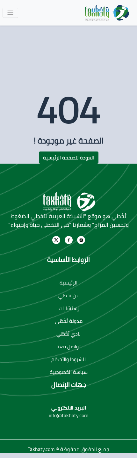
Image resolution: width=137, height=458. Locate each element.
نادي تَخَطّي (68, 333)
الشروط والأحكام (68, 359)
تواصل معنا (68, 346)
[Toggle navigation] (10, 13)
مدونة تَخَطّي (69, 321)
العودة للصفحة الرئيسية (68, 157)
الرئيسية (68, 282)
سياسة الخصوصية (69, 372)
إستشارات (69, 308)
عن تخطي (68, 295)
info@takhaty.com (68, 415)
